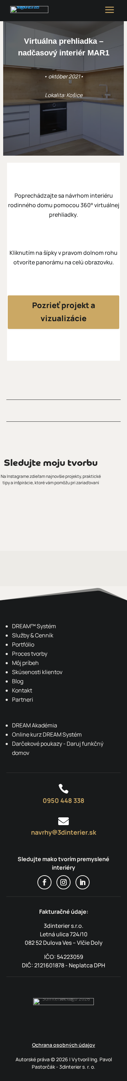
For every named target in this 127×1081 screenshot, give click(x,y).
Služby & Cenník (32, 635)
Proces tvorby (29, 653)
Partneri (22, 699)
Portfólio (23, 644)
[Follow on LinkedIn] (82, 882)
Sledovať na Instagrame (63, 509)
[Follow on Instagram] (63, 882)
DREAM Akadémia (34, 725)
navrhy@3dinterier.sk (63, 832)
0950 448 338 (63, 800)
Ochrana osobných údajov (63, 1044)
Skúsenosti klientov (37, 672)
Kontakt (22, 690)
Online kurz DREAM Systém (47, 734)
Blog (17, 681)
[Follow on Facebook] (44, 882)
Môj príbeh (25, 663)
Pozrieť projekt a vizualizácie (63, 312)
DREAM (34, 626)
